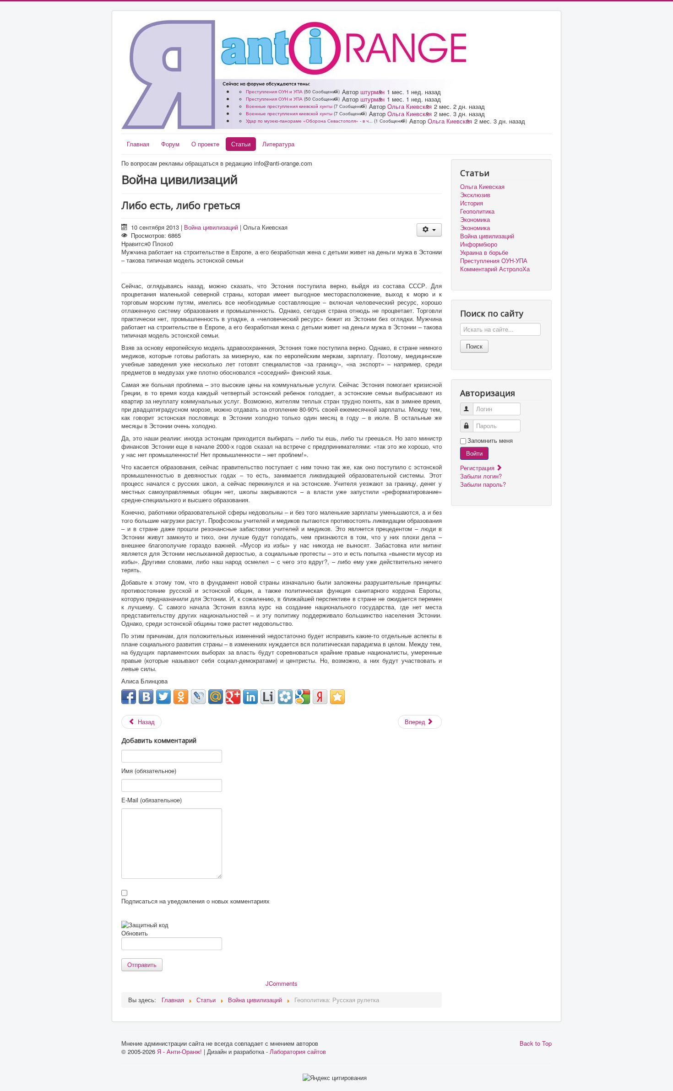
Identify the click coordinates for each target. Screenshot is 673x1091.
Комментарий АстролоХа (495, 269)
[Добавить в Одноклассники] (181, 696)
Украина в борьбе (484, 252)
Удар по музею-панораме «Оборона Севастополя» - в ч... (309, 121)
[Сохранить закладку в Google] (302, 696)
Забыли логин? (481, 476)
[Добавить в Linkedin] (250, 696)
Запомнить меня (490, 440)
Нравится (134, 243)
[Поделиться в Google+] (233, 696)
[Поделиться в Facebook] (128, 696)
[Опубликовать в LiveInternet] (268, 696)
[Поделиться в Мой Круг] (285, 696)
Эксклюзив (475, 195)
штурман (372, 91)
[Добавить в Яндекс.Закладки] (320, 696)
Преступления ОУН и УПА (274, 91)
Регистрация (478, 467)
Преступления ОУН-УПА (493, 261)
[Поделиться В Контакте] (146, 696)
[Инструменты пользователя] (429, 229)
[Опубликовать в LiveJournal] (198, 696)
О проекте (205, 144)
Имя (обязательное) (148, 771)
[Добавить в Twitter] (163, 696)
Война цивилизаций (211, 227)
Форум (170, 144)
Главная (138, 144)
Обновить (134, 933)
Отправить (142, 964)
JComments (282, 983)
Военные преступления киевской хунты (289, 106)
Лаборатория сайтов (298, 1051)
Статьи (240, 144)
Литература (278, 144)
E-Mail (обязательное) (151, 800)
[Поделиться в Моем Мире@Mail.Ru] (215, 696)
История (471, 203)
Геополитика (477, 211)
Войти (474, 453)
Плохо (161, 243)
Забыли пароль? (483, 484)
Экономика (475, 219)
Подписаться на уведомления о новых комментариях (195, 901)
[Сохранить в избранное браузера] (337, 696)
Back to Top (536, 1043)
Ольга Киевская (409, 106)
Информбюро (478, 244)
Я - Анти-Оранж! (179, 1051)
